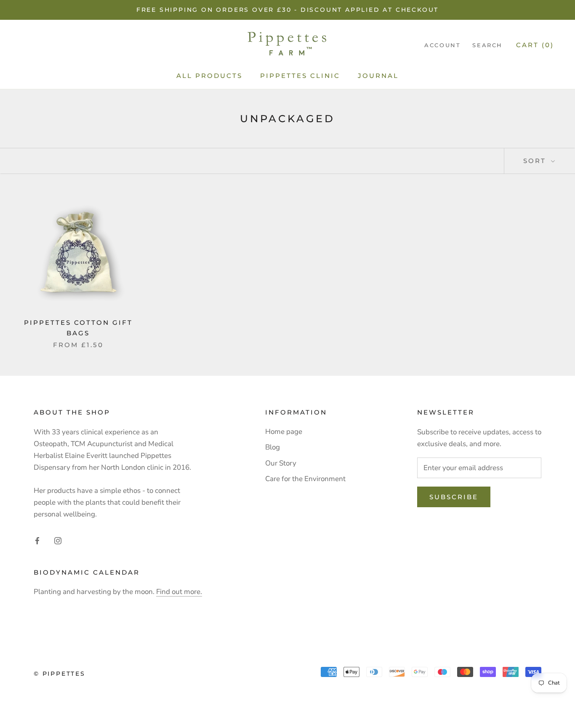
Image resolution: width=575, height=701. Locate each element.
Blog (272, 447)
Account (442, 45)
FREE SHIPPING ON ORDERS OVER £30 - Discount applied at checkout (287, 9)
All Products (209, 76)
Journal (378, 76)
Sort (536, 161)
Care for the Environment (305, 479)
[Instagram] (57, 540)
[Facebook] (37, 540)
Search (487, 45)
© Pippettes (59, 673)
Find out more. (179, 592)
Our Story (280, 463)
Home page (283, 431)
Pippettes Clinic (300, 76)
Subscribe (453, 497)
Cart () (535, 45)
